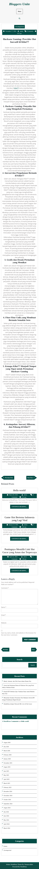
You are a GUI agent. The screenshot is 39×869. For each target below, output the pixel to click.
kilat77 (16, 88)
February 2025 (7, 787)
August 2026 (7, 742)
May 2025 (6, 775)
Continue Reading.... (20, 507)
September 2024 (8, 803)
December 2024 (8, 791)
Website (3, 623)
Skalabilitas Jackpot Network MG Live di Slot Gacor (18, 704)
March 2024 (7, 828)
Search (19, 659)
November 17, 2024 (10, 31)
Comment (5, 588)
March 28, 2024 (13, 495)
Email (3, 615)
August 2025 (7, 767)
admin (21, 31)
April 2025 (6, 779)
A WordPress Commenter (10, 721)
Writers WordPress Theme (14, 864)
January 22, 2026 (13, 524)
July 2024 (6, 812)
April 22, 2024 (13, 557)
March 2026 (7, 750)
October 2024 (7, 799)
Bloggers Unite (19, 4)
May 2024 (6, 820)
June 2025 (6, 771)
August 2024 (7, 807)
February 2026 (7, 755)
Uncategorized (19, 26)
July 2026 (6, 746)
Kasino (5, 846)
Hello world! (19, 490)
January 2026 (7, 759)
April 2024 (6, 824)
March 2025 (7, 783)
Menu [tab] (19, 11)
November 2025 (8, 763)
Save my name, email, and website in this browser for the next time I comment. (18, 634)
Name (3, 607)
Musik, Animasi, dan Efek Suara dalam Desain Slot (17, 681)
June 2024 (6, 816)
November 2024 (8, 795)
